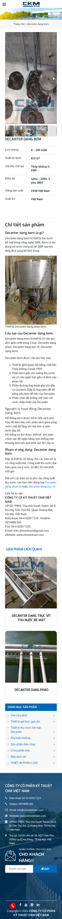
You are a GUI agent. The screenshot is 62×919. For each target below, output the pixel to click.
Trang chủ (18, 24)
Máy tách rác (18, 756)
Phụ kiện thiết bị (20, 738)
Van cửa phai (19, 715)
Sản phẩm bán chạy (23, 744)
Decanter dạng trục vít (42, 486)
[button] (8, 78)
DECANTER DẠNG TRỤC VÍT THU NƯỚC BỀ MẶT (31, 618)
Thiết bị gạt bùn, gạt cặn (25, 721)
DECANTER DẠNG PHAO (31, 690)
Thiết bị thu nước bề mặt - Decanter (26, 729)
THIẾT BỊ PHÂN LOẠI (24, 762)
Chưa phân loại (20, 750)
